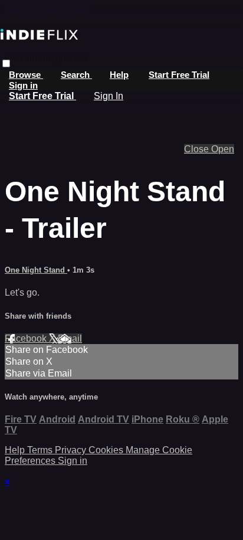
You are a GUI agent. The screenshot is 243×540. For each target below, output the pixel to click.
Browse (26, 75)
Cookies (107, 450)
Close (197, 149)
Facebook (27, 338)
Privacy (71, 450)
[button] (6, 63)
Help (119, 75)
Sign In (108, 96)
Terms (41, 450)
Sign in (23, 85)
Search (76, 75)
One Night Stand (36, 270)
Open (222, 149)
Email (70, 338)
